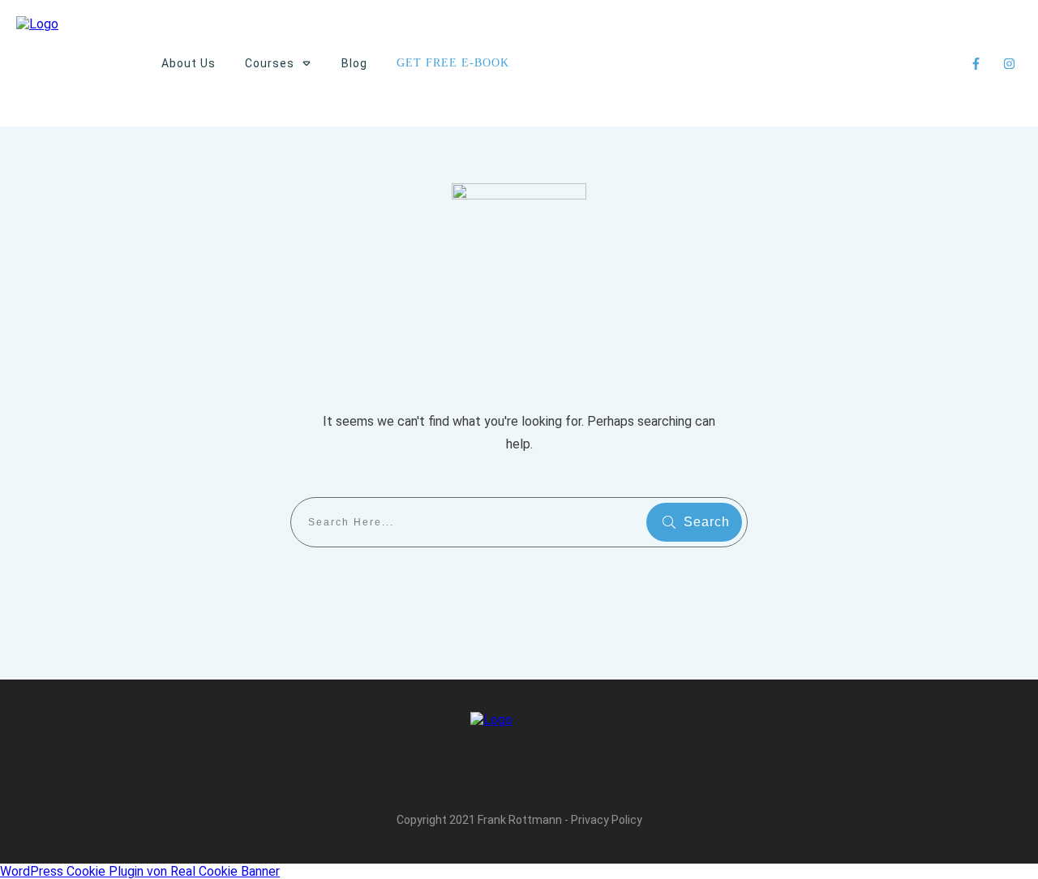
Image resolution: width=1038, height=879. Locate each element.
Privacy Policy (606, 819)
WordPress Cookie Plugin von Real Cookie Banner (140, 871)
